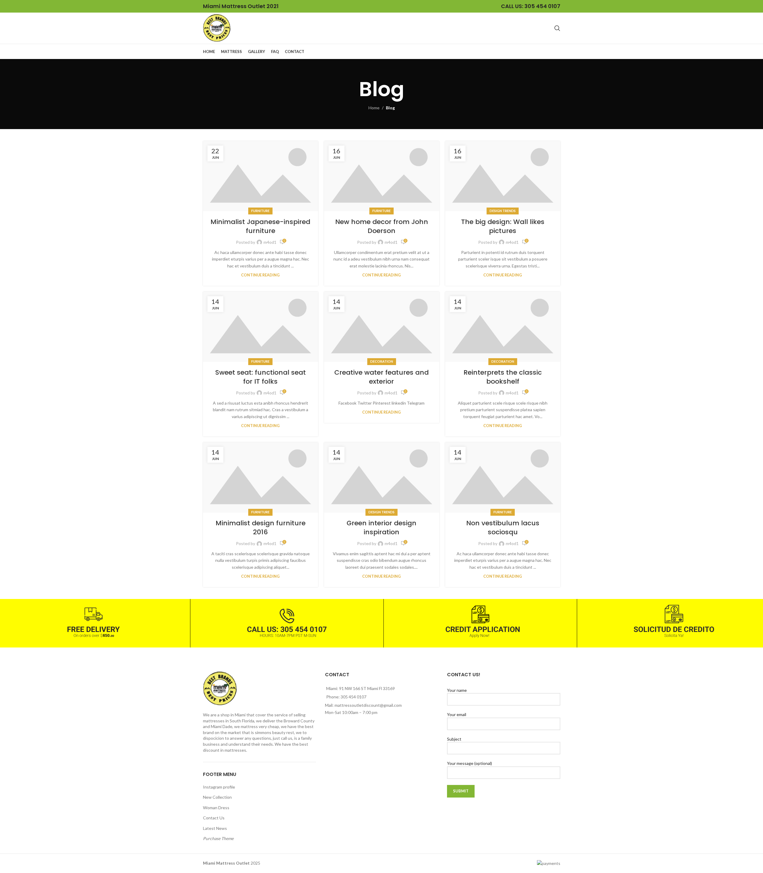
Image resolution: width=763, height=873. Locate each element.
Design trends (503, 211)
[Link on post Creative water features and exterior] (381, 327)
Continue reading (260, 275)
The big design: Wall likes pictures (502, 226)
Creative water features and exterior (381, 377)
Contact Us (214, 817)
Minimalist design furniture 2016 (260, 527)
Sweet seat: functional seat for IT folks (260, 377)
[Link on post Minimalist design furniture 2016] (260, 477)
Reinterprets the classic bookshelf (502, 377)
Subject (454, 739)
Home (374, 107)
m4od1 (270, 242)
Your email (456, 714)
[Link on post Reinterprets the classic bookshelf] (502, 327)
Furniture (260, 211)
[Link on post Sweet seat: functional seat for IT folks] (260, 327)
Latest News (215, 828)
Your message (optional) (469, 763)
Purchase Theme (218, 838)
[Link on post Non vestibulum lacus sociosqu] (502, 477)
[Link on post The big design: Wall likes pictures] (502, 176)
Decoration (381, 361)
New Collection (217, 797)
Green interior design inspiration (381, 527)
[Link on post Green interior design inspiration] (381, 477)
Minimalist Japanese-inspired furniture (260, 226)
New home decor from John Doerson (381, 226)
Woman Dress (216, 807)
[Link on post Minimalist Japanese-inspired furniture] (260, 176)
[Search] (557, 28)
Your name (457, 690)
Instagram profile (219, 786)
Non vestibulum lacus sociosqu (502, 527)
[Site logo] (217, 27)
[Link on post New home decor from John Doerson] (381, 176)
